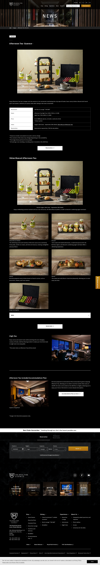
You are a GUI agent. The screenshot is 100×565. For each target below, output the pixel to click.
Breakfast (30, 533)
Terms (40, 553)
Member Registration (72, 5)
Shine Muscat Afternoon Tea (65, 124)
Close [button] (92, 561)
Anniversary (65, 522)
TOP (10, 27)
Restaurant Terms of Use (83, 553)
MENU (12, 315)
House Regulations (71, 553)
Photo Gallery (76, 522)
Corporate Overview (13, 553)
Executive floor (32, 520)
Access (76, 2)
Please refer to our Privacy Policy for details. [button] (13, 562)
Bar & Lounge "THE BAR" (48, 522)
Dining (46, 5)
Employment (24, 553)
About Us (62, 5)
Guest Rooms (31, 517)
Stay (42, 5)
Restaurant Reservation (56, 437)
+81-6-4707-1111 (15, 538)
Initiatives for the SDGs (79, 528)
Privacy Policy (33, 553)
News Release (38, 544)
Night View (65, 525)
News (57, 5)
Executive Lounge (32, 526)
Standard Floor (32, 523)
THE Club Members (67, 544)
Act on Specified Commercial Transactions (54, 553)
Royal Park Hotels (52, 544)
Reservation (43, 437)
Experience (52, 5)
